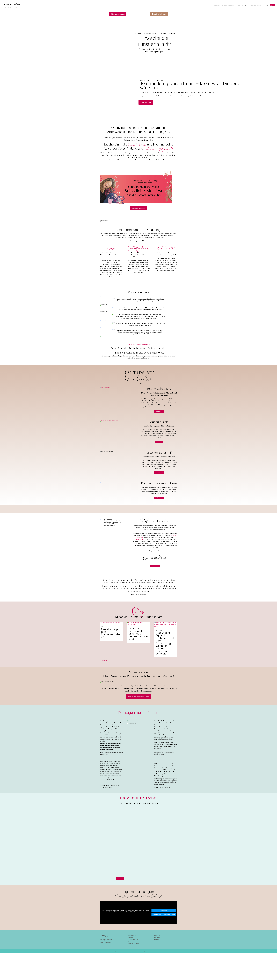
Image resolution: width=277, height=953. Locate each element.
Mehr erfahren (145, 102)
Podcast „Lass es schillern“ (256, 5)
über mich (216, 5)
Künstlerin (224, 5)
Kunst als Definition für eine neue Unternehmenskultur (138, 634)
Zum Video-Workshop (138, 208)
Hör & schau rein (159, 497)
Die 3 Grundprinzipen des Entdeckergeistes (111, 632)
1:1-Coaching (231, 5)
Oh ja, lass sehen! (159, 472)
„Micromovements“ (141, 539)
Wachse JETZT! (159, 411)
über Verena (130, 937)
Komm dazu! (159, 442)
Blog (267, 5)
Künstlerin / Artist (118, 14)
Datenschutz (157, 935)
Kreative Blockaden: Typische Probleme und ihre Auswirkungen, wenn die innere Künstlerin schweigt (165, 642)
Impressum (157, 937)
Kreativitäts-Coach (159, 14)
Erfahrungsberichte (132, 935)
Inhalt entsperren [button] (164, 910)
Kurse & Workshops (242, 5)
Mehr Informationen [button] (125, 914)
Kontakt (157, 939)
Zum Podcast (120, 878)
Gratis (271, 5)
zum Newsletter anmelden (138, 697)
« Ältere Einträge (103, 660)
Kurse (129, 941)
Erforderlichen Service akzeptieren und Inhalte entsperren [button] (164, 914)
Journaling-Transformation (133, 943)
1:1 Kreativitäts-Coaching (133, 939)
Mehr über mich (155, 566)
